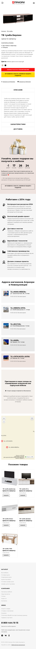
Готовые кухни (5, 575)
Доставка (18, 129)
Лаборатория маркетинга (18, 644)
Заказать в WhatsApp (9, 81)
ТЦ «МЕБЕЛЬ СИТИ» (18, 308)
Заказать (6, 495)
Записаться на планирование (18, 69)
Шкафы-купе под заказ (8, 584)
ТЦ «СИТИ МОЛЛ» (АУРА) (20, 356)
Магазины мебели (6, 591)
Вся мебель (4, 572)
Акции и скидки (5, 608)
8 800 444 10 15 (9, 622)
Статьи (3, 596)
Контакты (4, 600)
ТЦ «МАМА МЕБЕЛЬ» (18, 292)
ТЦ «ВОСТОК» (15, 324)
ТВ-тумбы (10, 31)
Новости (3, 598)
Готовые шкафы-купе (7, 581)
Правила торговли (6, 617)
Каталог (3, 31)
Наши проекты (5, 594)
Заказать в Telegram (25, 81)
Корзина (3, 613)
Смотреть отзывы (7, 43)
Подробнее (6, 492)
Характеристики (18, 124)
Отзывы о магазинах (7, 611)
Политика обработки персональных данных (14, 615)
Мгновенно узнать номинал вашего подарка (18, 74)
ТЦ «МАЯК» (14, 340)
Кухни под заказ (6, 579)
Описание (18, 90)
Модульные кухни (6, 577)
